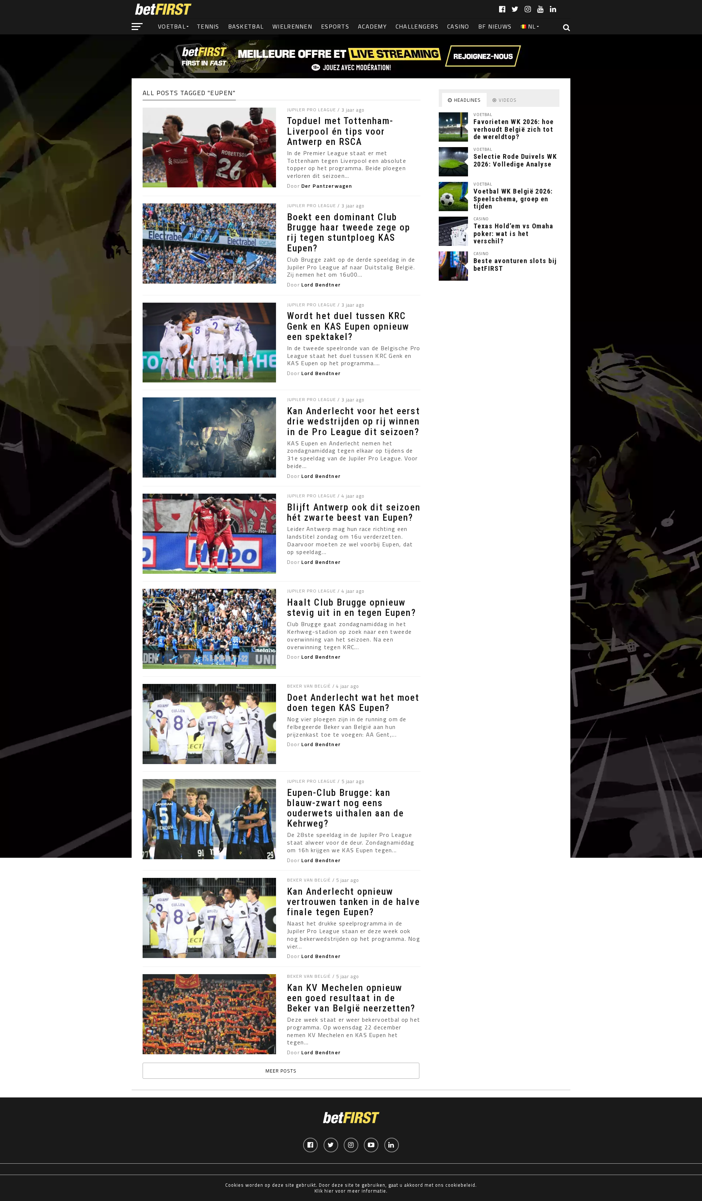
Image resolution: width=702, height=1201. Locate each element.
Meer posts (281, 1070)
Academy (372, 26)
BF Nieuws (495, 26)
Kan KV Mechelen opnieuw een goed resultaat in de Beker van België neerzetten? (351, 998)
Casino (458, 26)
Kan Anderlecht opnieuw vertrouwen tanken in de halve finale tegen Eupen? (353, 901)
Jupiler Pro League (311, 109)
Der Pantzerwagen (326, 186)
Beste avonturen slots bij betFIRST (515, 264)
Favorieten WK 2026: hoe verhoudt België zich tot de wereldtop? (513, 129)
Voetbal (172, 26)
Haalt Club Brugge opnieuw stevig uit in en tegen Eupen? (351, 607)
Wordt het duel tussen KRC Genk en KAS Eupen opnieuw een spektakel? (348, 326)
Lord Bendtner (321, 285)
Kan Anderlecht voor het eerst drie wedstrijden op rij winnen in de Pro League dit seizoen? (353, 421)
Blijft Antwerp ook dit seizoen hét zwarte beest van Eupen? (353, 512)
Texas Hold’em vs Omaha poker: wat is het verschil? (513, 233)
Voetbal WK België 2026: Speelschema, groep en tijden (513, 198)
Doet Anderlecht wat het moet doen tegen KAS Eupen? (353, 702)
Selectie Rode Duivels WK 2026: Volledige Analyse (515, 160)
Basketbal (246, 26)
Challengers (417, 26)
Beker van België (308, 685)
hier (329, 1190)
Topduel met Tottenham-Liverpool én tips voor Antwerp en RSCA (340, 131)
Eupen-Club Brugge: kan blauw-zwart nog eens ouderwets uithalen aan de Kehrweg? (345, 808)
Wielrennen (292, 26)
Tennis (208, 26)
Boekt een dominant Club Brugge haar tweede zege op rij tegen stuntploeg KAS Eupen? (348, 232)
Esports (335, 26)
